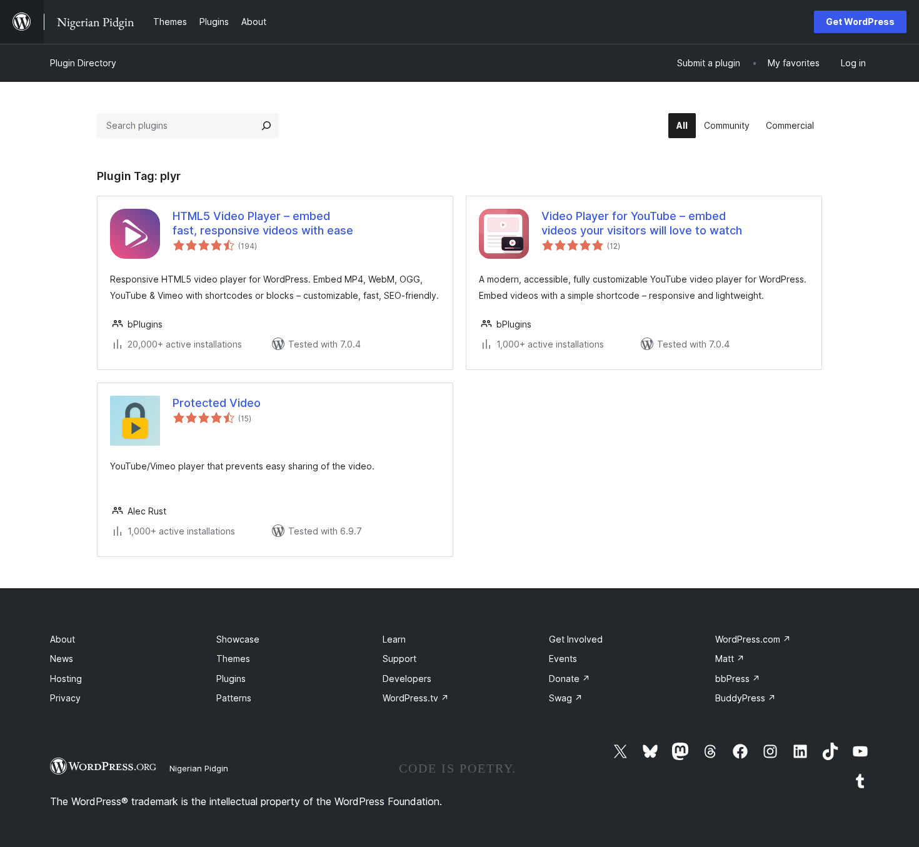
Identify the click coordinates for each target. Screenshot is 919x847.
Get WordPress (860, 21)
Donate (569, 678)
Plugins (231, 678)
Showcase (237, 639)
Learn (394, 639)
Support (399, 658)
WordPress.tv (416, 698)
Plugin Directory (83, 63)
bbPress (737, 678)
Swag (566, 698)
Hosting (66, 678)
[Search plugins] (266, 125)
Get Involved (576, 639)
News (61, 658)
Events (563, 658)
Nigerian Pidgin (198, 768)
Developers (407, 678)
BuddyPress (745, 698)
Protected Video (217, 402)
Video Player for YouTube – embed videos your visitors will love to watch (641, 223)
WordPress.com (753, 639)
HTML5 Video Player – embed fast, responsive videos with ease (263, 223)
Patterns (233, 698)
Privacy (65, 698)
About (62, 639)
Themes (233, 658)
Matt (730, 658)
